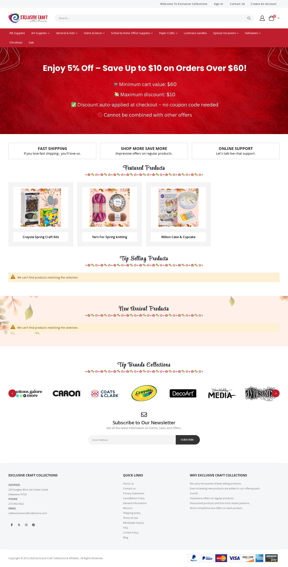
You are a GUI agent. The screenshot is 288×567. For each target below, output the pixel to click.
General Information (135, 503)
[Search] (249, 18)
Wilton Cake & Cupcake (178, 237)
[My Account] (262, 18)
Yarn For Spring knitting (109, 237)
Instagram (26, 525)
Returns (127, 508)
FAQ (125, 527)
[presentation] (12, 393)
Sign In (218, 4)
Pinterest (33, 525)
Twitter (19, 525)
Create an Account (264, 4)
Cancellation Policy (134, 498)
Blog (125, 537)
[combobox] (154, 18)
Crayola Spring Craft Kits (41, 237)
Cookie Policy (131, 532)
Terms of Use (130, 518)
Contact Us (237, 4)
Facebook (12, 525)
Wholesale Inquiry (133, 522)
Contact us (129, 488)
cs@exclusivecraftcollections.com (27, 513)
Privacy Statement (133, 493)
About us (128, 483)
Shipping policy (132, 513)
